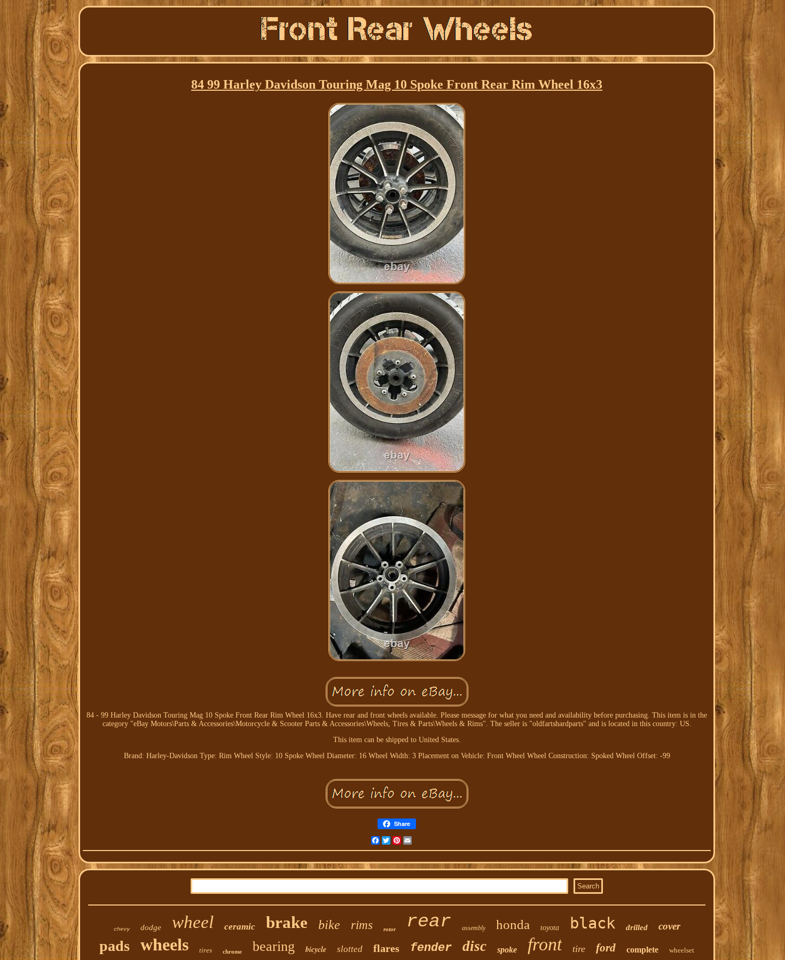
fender (431, 948)
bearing (274, 946)
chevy (122, 929)
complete (642, 949)
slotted (350, 949)
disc (474, 946)
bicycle (315, 949)
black (592, 923)
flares (386, 948)
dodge (150, 927)
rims (362, 925)
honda (513, 924)
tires (205, 950)
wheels (164, 944)
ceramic (239, 927)
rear (428, 921)
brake (287, 922)
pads (114, 946)
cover (669, 926)
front (545, 944)
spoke (507, 949)
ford (606, 947)
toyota (549, 928)
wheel (193, 922)
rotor (389, 929)
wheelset (681, 950)
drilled (637, 927)
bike (329, 925)
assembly (473, 928)
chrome (232, 951)
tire (578, 948)
